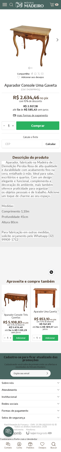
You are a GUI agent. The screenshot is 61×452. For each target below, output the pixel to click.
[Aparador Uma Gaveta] (45, 313)
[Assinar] (47, 373)
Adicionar (21, 338)
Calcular (51, 143)
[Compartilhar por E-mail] (42, 74)
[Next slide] (57, 39)
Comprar (38, 125)
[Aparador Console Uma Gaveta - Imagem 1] (30, 39)
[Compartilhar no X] (39, 74)
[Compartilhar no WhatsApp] (35, 74)
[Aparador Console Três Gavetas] (16, 313)
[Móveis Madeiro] (29, 4)
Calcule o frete (30, 137)
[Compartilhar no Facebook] (32, 74)
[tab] (29, 68)
